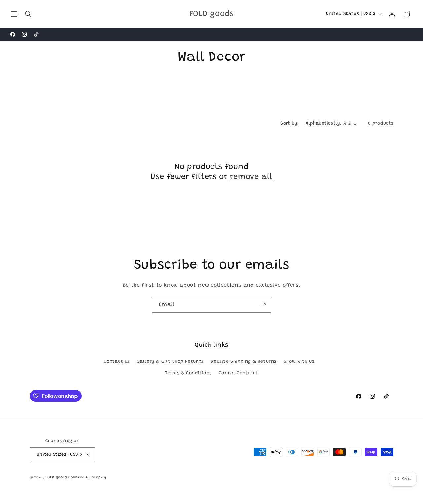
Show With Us (299, 362)
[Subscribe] (263, 305)
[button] (14, 14)
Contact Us (117, 362)
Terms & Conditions (188, 373)
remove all (251, 177)
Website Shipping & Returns (244, 362)
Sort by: (289, 123)
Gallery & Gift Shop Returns (170, 362)
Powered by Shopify (87, 477)
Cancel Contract (238, 373)
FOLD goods (56, 477)
